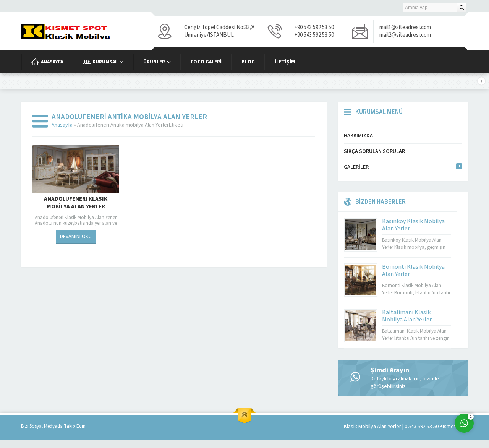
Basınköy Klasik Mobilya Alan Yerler (413, 225)
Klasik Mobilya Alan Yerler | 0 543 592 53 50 (391, 426)
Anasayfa (62, 125)
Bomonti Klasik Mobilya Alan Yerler (413, 270)
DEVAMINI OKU (76, 236)
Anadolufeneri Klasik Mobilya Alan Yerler (75, 203)
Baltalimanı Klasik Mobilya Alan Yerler (407, 316)
